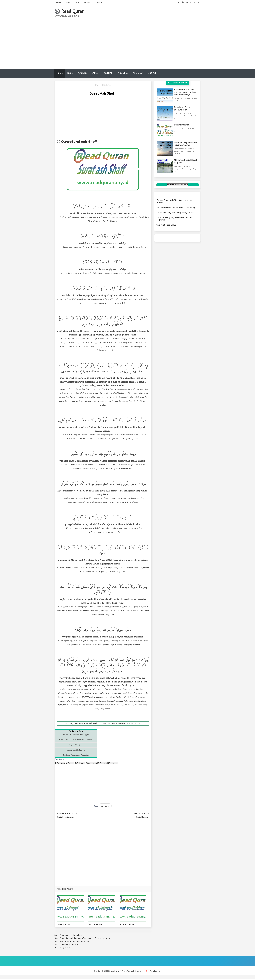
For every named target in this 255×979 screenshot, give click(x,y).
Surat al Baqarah (181, 125)
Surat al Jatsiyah (95, 924)
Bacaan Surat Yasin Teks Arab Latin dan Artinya (174, 201)
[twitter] (178, 2)
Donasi (152, 73)
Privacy (77, 2)
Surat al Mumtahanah (65, 817)
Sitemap (87, 2)
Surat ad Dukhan (127, 924)
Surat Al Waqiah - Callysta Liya (68, 935)
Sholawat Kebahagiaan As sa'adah (76, 755)
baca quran (105, 806)
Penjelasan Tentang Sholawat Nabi (183, 108)
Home (58, 2)
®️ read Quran (69, 11)
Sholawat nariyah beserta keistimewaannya (185, 143)
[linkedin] (187, 2)
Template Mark (156, 971)
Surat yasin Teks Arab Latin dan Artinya (72, 941)
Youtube (82, 73)
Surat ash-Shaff (84, 142)
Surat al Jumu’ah (142, 817)
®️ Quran (64, 142)
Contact (98, 2)
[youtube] (183, 2)
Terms (67, 2)
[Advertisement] (152, 37)
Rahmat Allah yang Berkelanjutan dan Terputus (174, 218)
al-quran (138, 73)
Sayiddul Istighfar (76, 745)
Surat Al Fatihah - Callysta (66, 944)
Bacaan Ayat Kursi (62, 947)
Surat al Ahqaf (63, 924)
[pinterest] (199, 2)
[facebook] (174, 2)
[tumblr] (190, 2)
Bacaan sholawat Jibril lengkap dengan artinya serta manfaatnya (185, 92)
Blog (70, 73)
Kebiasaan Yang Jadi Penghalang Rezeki (175, 212)
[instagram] (194, 2)
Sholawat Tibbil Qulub (166, 225)
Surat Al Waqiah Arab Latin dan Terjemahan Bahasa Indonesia (82, 938)
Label (95, 73)
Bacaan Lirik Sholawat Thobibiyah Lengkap (76, 740)
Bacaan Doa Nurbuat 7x (76, 750)
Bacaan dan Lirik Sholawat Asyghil (76, 735)
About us (123, 73)
